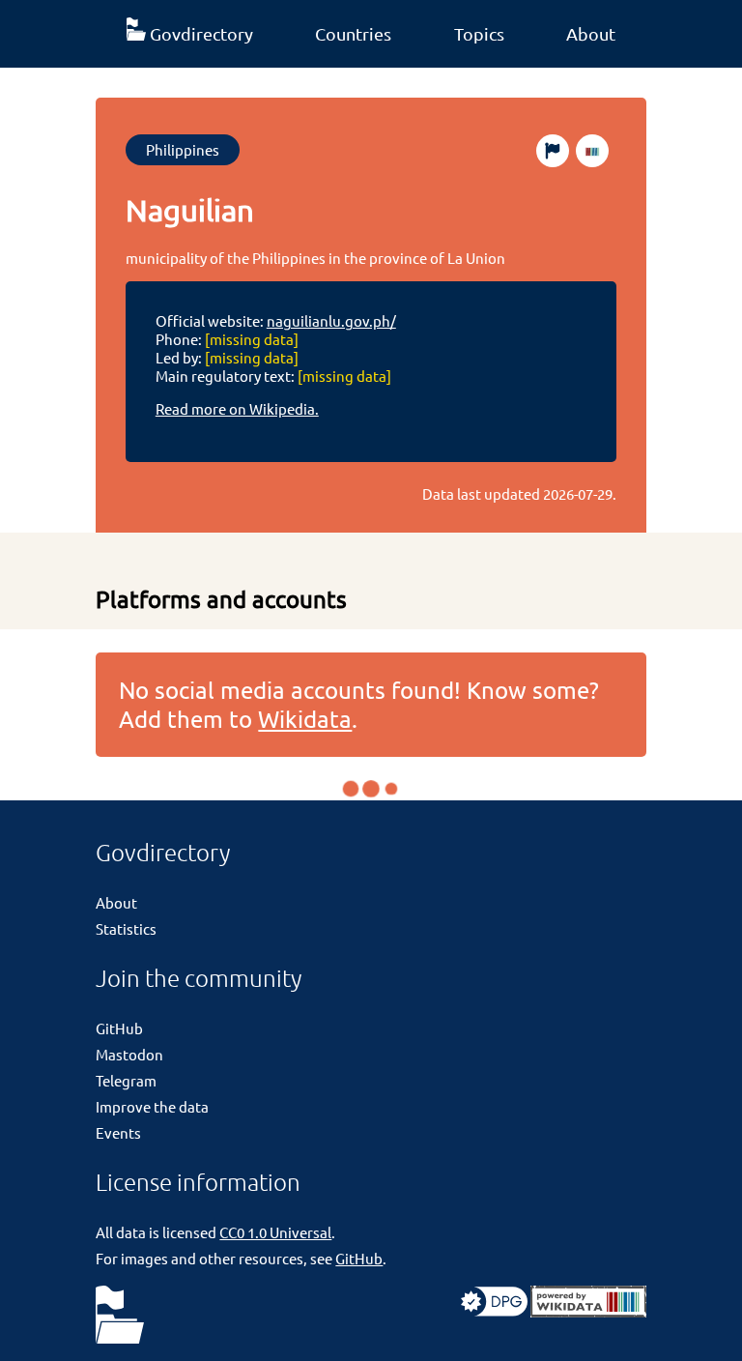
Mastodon (129, 1054)
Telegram (126, 1080)
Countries (353, 33)
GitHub (119, 1028)
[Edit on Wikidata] (592, 150)
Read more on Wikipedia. (237, 408)
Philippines (182, 149)
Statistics (126, 928)
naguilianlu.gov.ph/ (331, 320)
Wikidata (305, 719)
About (590, 33)
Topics (479, 33)
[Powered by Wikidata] (588, 1311)
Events (118, 1132)
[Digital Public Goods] (494, 1311)
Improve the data (152, 1106)
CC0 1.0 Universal (275, 1232)
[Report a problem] (552, 150)
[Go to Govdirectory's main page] (120, 1316)
